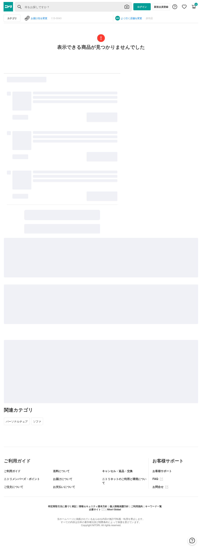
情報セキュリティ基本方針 (93, 506)
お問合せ (158, 487)
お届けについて (62, 479)
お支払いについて (64, 487)
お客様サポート (162, 471)
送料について (61, 471)
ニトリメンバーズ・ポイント (22, 479)
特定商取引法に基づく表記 (62, 506)
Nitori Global (114, 509)
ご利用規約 (137, 506)
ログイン (142, 6)
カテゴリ (12, 18)
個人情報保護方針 (119, 506)
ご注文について (13, 487)
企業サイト (95, 509)
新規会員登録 (161, 6)
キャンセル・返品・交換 (117, 471)
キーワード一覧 (153, 506)
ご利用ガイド (12, 471)
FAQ (155, 479)
